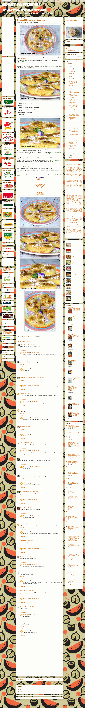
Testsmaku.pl (70, 448)
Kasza (71, 192)
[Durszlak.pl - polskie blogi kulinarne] (7, 285)
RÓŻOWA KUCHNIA (72, 548)
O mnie (19, 13)
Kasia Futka (22, 361)
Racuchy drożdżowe (76, 296)
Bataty (74, 168)
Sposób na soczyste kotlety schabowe (75, 279)
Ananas (70, 167)
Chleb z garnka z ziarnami (75, 244)
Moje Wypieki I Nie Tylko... (73, 584)
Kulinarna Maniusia (40, 185)
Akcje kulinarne (23, 337)
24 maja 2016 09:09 (35, 598)
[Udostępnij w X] (36, 336)
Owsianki (75, 204)
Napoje (76, 202)
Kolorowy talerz (40, 183)
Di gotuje (70, 369)
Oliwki (81, 203)
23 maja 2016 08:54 (35, 417)
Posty (20, 689)
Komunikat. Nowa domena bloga (73, 545)
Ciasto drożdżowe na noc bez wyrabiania (77, 291)
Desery (67, 184)
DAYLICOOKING (71, 412)
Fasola (71, 185)
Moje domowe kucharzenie (73, 511)
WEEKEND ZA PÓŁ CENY (72, 232)
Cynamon (68, 178)
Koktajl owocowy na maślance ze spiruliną (73, 95)
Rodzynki (80, 217)
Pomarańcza (68, 210)
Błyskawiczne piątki (71, 170)
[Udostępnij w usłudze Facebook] (38, 336)
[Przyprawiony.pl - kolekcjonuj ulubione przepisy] (8, 255)
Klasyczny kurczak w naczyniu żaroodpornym (76, 256)
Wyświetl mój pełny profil (71, 50)
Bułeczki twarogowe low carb (73, 497)
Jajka (67, 190)
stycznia (70, 153)
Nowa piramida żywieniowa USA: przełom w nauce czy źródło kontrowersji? (74, 456)
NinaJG (21, 556)
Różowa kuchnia (40, 187)
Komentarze (21, 691)
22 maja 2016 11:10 (27, 393)
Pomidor (73, 210)
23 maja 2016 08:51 (35, 368)
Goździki (73, 187)
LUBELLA (68, 197)
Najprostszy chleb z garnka (72, 20)
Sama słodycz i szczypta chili (74, 377)
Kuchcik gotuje (71, 334)
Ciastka (68, 175)
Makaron (80, 197)
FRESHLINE (68, 186)
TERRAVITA (68, 226)
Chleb (76, 174)
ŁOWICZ (72, 197)
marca (70, 150)
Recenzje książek (73, 216)
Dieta (71, 184)
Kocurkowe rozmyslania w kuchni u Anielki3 (73, 537)
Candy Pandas (23, 442)
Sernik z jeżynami (76, 395)
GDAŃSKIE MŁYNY (78, 186)
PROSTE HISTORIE (77, 212)
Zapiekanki (73, 235)
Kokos (74, 194)
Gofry (67, 187)
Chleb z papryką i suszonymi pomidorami (74, 92)
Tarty (81, 224)
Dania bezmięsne (74, 180)
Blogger (71, 705)
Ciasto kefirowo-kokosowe (72, 533)
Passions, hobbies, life (72, 394)
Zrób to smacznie (71, 472)
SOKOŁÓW (68, 221)
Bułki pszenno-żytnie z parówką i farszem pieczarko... (73, 82)
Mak (76, 197)
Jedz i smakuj (71, 521)
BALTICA (67, 168)
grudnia (70, 68)
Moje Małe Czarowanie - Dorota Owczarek (73, 325)
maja (70, 80)
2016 (69, 66)
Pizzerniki (74, 361)
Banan (71, 168)
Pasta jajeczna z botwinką (74, 85)
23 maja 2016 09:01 (35, 564)
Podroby (67, 209)
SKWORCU (75, 220)
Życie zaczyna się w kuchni (25, 491)
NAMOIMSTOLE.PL (70, 202)
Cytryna (72, 178)
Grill (75, 187)
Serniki (71, 220)
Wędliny (80, 232)
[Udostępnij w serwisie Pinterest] (39, 336)
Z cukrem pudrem (71, 569)
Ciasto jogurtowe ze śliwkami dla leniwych (76, 285)
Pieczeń (71, 207)
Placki (28, 337)
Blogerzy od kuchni (77, 169)
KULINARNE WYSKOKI (72, 496)
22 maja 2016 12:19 (29, 442)
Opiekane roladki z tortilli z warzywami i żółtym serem (76, 414)
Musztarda (74, 201)
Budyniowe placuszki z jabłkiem (73, 555)
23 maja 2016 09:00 (35, 580)
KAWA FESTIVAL (78, 192)
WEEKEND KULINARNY (76, 231)
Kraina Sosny (70, 587)
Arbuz (74, 167)
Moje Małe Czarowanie (40, 188)
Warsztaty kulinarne (47, 13)
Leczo (81, 196)
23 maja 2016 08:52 (35, 385)
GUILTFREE (75, 188)
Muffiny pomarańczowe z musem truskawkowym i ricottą (74, 137)
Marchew (80, 198)
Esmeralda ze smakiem (72, 532)
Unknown (22, 393)
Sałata (73, 219)
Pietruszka (73, 208)
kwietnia (70, 148)
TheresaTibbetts (57, 705)
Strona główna (8, 13)
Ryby (77, 218)
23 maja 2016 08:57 (35, 466)
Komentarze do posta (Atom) (42, 683)
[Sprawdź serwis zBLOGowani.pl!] (8, 323)
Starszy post (59, 679)
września (71, 73)
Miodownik (70, 508)
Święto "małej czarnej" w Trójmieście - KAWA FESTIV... (73, 106)
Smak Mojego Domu (72, 351)
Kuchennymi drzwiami (72, 436)
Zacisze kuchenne (39, 186)
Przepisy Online (71, 516)
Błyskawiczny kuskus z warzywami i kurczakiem (73, 118)
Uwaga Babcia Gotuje (72, 461)
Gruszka (71, 188)
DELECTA (80, 182)
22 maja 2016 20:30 (27, 475)
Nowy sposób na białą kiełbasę (73, 483)
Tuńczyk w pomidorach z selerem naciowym (73, 100)
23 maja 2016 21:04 (30, 590)
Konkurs (80, 194)
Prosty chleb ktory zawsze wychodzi (75, 273)
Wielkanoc (68, 233)
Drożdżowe (75, 184)
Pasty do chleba (74, 205)
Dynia (67, 185)
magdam (22, 475)
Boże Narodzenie (78, 171)
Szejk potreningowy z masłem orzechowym (73, 110)
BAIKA (81, 167)
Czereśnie (73, 179)
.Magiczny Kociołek (72, 544)
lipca (70, 76)
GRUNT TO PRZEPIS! (21, 5)
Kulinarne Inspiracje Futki (73, 316)
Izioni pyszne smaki (72, 487)
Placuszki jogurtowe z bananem (73, 98)
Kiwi (75, 193)
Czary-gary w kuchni (40, 180)
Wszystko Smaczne (72, 431)
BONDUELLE (68, 171)
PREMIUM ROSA (77, 211)
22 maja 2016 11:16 (27, 426)
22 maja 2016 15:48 (28, 458)
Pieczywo (76, 207)
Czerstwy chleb (79, 179)
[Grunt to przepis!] (7, 341)
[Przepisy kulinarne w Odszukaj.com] (7, 304)
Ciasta (80, 174)
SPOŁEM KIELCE (73, 222)
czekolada (68, 179)
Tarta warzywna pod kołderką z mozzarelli (73, 134)
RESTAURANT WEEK (74, 217)
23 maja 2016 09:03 (35, 515)
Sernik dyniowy (70, 488)
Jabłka (77, 189)
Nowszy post (20, 679)
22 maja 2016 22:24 (29, 540)
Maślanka (72, 200)
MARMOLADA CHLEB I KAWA (72, 199)
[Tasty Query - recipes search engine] (7, 249)
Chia (73, 174)
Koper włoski (71, 195)
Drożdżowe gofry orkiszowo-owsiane (73, 112)
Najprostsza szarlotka (72, 561)
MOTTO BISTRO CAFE (78, 200)
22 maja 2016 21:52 (27, 507)
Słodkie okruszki (71, 442)
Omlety (67, 204)
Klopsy (77, 193)
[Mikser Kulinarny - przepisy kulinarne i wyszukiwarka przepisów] (7, 281)
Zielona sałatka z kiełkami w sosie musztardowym (74, 115)
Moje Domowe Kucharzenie (40, 184)
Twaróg (80, 229)
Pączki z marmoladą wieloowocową (74, 512)
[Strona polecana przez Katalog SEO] (7, 359)
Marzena (22, 507)
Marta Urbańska (23, 606)
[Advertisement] (39, 666)
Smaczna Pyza (71, 526)
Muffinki (68, 201)
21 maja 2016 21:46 (28, 361)
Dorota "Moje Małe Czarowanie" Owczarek (28, 377)
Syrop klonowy (79, 222)
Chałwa (71, 174)
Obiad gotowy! (71, 425)
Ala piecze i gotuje (72, 466)
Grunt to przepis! (26, 352)
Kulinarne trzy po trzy (75, 196)
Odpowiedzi (23, 350)
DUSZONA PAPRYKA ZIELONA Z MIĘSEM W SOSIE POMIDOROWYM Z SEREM (74, 539)
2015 (69, 155)
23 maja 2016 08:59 (35, 531)
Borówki (72, 171)
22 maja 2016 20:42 (34, 491)
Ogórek (77, 203)
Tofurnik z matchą (71, 575)
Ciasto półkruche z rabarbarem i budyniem (74, 131)
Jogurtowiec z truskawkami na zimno (76, 250)
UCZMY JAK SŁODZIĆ (70, 230)
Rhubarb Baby (71, 482)
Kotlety (76, 195)
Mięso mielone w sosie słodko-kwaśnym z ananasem (77, 371)
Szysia (69, 564)
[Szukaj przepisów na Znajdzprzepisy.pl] (5, 327)
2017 (69, 64)
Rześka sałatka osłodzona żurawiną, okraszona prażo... (74, 122)
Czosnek (68, 180)
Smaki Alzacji (39, 192)
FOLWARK (79, 185)
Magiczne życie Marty (40, 194)
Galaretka (73, 186)
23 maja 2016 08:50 (35, 352)
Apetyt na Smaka (40, 193)
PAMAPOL (80, 204)
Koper (67, 195)
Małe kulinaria (40, 179)
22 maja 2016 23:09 (27, 556)
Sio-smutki (70, 491)
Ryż (81, 218)
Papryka (68, 205)
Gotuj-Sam (40, 178)
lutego (70, 151)
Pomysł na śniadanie (33, 337)
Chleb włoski (70, 479)
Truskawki (79, 228)
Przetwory (74, 213)
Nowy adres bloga (71, 492)
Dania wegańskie (74, 182)
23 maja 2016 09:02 (35, 548)
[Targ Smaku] (7, 264)
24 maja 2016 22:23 (30, 606)
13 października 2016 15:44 (37, 630)
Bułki (78, 173)
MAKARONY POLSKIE (71, 198)
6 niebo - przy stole (72, 403)
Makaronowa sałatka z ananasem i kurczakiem (74, 128)
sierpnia (70, 74)
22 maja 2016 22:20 (27, 524)
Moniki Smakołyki (71, 500)
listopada (71, 69)
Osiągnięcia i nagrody (31, 13)
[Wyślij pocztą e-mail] (34, 336)
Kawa (73, 192)
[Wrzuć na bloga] (35, 336)
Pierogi (70, 208)
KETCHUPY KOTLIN (70, 193)
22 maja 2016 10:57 (40, 377)
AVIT (76, 167)
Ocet (75, 203)
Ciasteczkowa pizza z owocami (73, 146)
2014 (69, 157)
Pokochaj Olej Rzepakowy (73, 454)
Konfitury (77, 194)
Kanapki (67, 192)
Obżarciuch (70, 307)
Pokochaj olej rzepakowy (76, 209)
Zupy (71, 236)
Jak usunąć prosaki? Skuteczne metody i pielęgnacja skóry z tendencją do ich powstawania (73, 444)
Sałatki (77, 219)
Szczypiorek (68, 223)
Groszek (68, 188)
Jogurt (78, 190)
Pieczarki (68, 207)
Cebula (67, 174)
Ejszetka (22, 426)
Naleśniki (80, 201)
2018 (69, 63)
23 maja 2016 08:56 (35, 450)
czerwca (70, 78)
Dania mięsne (76, 181)
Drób (81, 184)
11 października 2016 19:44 (30, 623)
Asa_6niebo (22, 458)
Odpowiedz (22, 348)
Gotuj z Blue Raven (72, 574)
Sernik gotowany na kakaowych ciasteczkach (76, 379)
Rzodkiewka (68, 219)
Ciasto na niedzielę (76, 175)
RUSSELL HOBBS (70, 218)
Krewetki (80, 195)
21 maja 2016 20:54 (31, 344)
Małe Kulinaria (23, 540)
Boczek (80, 170)
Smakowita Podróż (72, 579)
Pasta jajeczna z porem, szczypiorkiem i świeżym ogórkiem (76, 262)
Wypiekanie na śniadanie (42, 337)
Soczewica (80, 220)
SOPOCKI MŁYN (74, 221)
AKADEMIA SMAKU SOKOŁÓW (72, 164)
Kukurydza (68, 196)
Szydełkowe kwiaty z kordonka (73, 565)
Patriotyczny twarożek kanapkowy (73, 143)
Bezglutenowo (79, 168)
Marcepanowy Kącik (72, 343)
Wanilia (77, 230)
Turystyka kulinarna (71, 229)
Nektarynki (72, 203)
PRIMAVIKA (68, 212)
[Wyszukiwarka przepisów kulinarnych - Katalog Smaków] (8, 270)
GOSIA (70, 187)
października (71, 71)
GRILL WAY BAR (79, 187)
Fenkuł (75, 185)
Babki (78, 167)
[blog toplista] (6, 352)
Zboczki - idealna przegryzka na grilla (73, 140)
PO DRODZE (80, 208)
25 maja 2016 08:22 (35, 614)
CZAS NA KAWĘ (78, 178)
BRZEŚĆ (71, 172)
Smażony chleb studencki (74, 87)
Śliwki (78, 224)
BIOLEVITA (68, 169)
